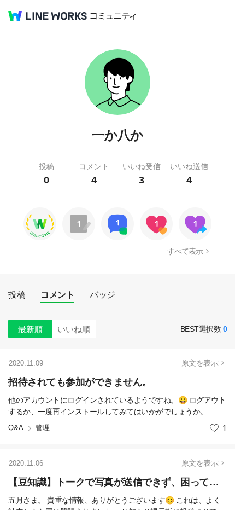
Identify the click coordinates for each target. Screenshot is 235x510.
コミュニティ (113, 16)
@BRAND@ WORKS (47, 16)
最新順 (30, 329)
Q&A (16, 428)
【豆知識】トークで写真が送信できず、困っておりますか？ (117, 482)
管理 (43, 428)
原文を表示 (200, 362)
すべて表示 (185, 251)
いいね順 (73, 329)
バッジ (102, 294)
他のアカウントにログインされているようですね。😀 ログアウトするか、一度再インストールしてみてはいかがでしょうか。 (117, 406)
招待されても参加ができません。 (80, 381)
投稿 (16, 294)
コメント (57, 294)
